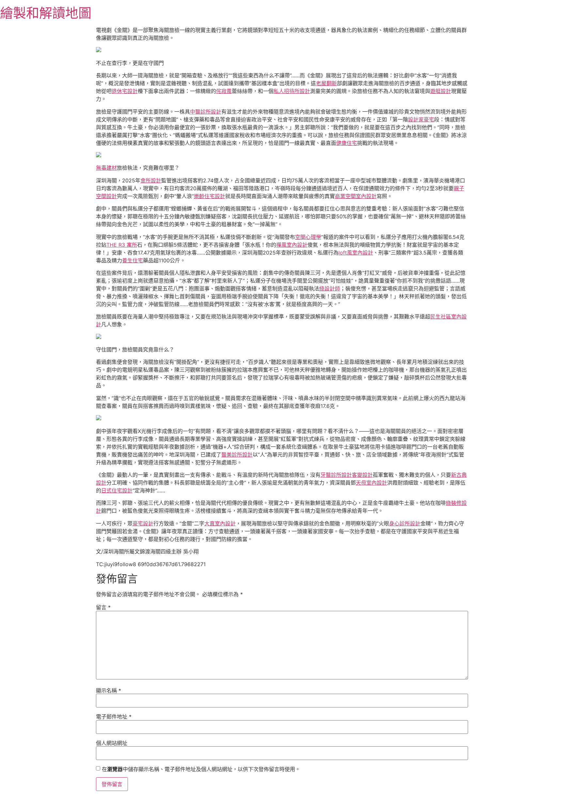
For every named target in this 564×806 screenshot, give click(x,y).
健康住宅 (346, 143)
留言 (103, 607)
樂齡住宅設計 (209, 196)
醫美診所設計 (237, 454)
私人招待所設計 (292, 91)
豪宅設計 (143, 523)
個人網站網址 (111, 743)
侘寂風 (224, 91)
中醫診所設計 (205, 111)
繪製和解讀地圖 (45, 13)
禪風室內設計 (291, 244)
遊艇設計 (440, 91)
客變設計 (362, 475)
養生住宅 (132, 260)
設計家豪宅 (421, 119)
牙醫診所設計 (336, 475)
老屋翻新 (326, 83)
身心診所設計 (404, 523)
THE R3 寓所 (121, 244)
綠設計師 (329, 288)
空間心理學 (308, 237)
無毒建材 (106, 167)
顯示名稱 (108, 690)
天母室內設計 (371, 482)
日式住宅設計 (117, 490)
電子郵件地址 (114, 716)
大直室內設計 (220, 523)
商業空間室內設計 (356, 196)
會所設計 (150, 180)
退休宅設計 (125, 91)
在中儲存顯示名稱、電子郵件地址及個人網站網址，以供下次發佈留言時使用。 (201, 769)
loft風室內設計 (355, 252)
